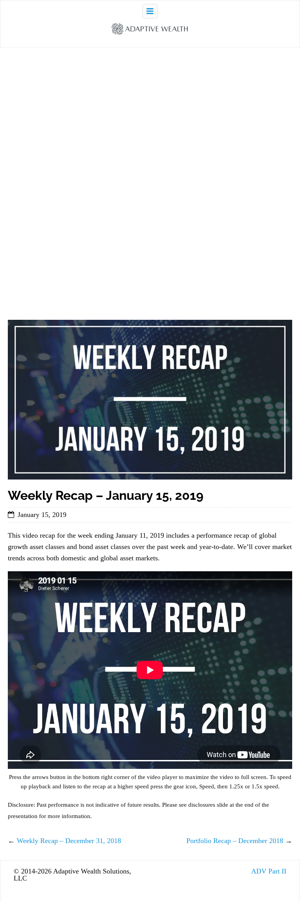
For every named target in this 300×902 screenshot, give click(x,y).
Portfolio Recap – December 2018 (234, 841)
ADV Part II (268, 871)
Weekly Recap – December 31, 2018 (69, 841)
